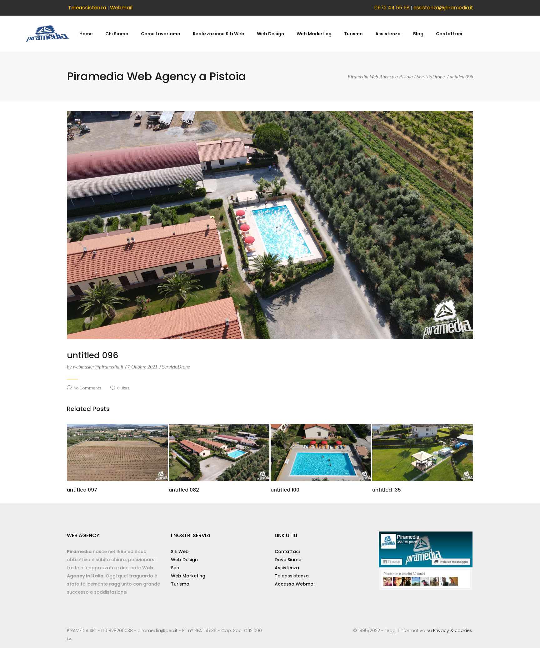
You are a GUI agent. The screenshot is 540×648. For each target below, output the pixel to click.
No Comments (87, 388)
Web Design (184, 559)
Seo (175, 568)
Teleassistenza (87, 7)
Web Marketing (188, 576)
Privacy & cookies (452, 630)
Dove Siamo (288, 559)
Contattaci (287, 551)
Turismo (180, 584)
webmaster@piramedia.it (95, 366)
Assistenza (287, 568)
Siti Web (180, 551)
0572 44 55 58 (392, 7)
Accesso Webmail (295, 584)
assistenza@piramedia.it (443, 7)
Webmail (121, 7)
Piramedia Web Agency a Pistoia (380, 76)
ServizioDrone (431, 76)
